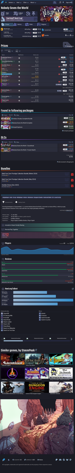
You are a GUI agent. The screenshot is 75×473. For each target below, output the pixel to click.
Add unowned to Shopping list (66, 162)
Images (5, 115)
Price (70, 115)
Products (44, 315)
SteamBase (6, 326)
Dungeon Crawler (38, 197)
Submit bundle (45, 317)
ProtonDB (6, 317)
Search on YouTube (9, 330)
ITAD (60, 90)
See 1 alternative (67, 94)
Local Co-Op (57, 197)
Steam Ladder (7, 322)
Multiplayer (20, 197)
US (18, 460)
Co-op (14, 197)
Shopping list (70, 46)
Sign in (68, 2)
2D (53, 197)
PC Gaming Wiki (7, 315)
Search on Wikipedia (9, 328)
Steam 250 (6, 324)
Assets (43, 313)
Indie (11, 197)
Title (10, 115)
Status (41, 460)
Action (25, 197)
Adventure (30, 197)
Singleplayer (6, 197)
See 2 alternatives (67, 87)
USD (30, 460)
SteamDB (6, 313)
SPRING (59, 84)
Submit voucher (45, 320)
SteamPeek (6, 320)
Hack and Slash (47, 197)
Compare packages (68, 130)
